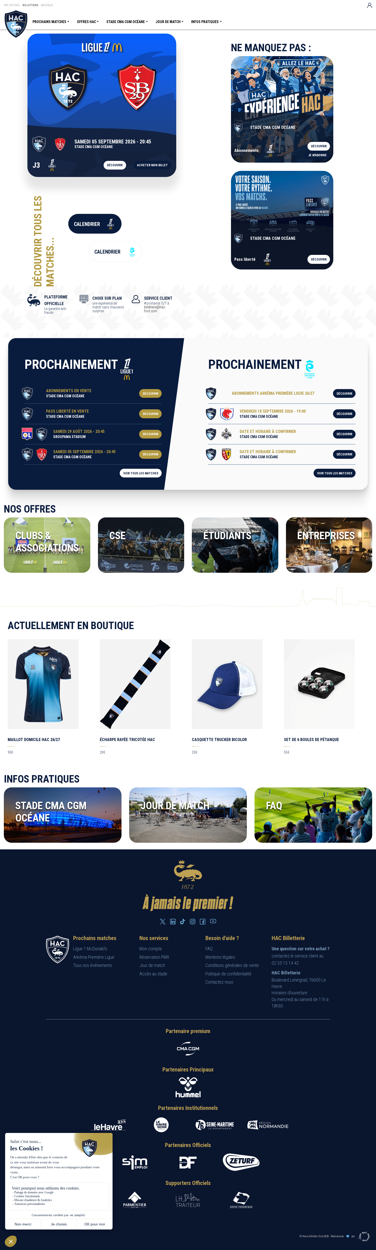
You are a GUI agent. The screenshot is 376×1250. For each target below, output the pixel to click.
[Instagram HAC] (192, 921)
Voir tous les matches (140, 473)
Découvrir (115, 165)
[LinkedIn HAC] (173, 921)
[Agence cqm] (364, 1236)
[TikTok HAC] (182, 921)
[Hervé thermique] (241, 1200)
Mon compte (150, 948)
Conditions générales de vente (232, 965)
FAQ (209, 948)
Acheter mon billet (152, 165)
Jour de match (168, 22)
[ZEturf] (241, 1162)
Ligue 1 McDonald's (90, 948)
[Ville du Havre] (108, 1124)
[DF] (188, 1162)
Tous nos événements (92, 965)
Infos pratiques (205, 22)
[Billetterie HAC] (16, 23)
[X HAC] (162, 921)
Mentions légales (220, 957)
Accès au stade (153, 973)
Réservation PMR (154, 957)
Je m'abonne (317, 155)
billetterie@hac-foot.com (155, 309)
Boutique (47, 5)
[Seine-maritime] (214, 1124)
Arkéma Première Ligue (93, 957)
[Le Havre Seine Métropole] (161, 1124)
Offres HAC (86, 22)
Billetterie (30, 5)
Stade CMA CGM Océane (125, 22)
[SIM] (134, 1162)
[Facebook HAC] (202, 921)
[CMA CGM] (188, 1048)
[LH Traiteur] (188, 1200)
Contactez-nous (219, 982)
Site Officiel (12, 5)
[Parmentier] (134, 1200)
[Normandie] (267, 1124)
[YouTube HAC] (213, 921)
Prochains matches (49, 22)
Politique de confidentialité (228, 973)
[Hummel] (188, 1087)
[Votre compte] (369, 5)
